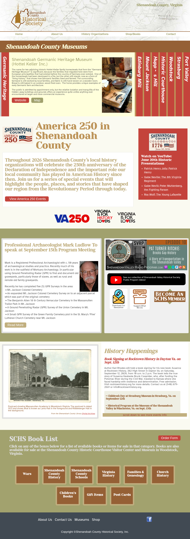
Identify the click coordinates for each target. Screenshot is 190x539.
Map (37, 100)
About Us (45, 520)
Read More (16, 325)
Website (20, 100)
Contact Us (63, 520)
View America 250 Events (27, 199)
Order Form (169, 438)
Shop (96, 520)
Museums (82, 520)
